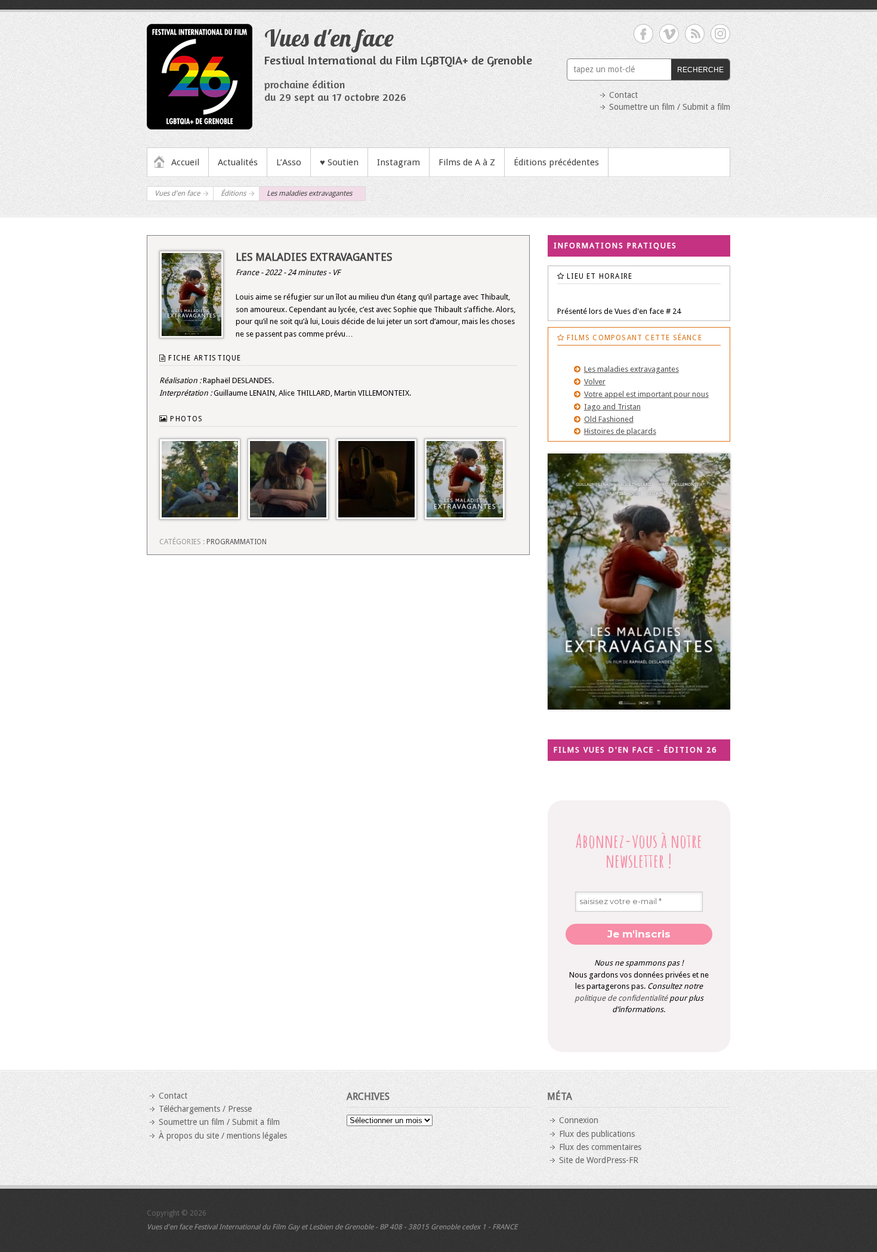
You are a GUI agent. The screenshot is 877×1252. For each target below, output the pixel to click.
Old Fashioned (609, 419)
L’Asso (288, 162)
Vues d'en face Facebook (643, 34)
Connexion (578, 1120)
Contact (623, 95)
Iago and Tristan (612, 406)
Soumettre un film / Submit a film (669, 107)
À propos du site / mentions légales (223, 1135)
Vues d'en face (329, 38)
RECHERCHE (700, 70)
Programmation (236, 542)
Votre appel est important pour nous (646, 394)
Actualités (238, 162)
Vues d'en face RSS (695, 34)
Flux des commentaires (600, 1147)
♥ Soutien (339, 162)
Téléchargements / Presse (205, 1109)
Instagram (398, 162)
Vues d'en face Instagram (720, 34)
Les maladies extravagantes (631, 369)
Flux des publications (597, 1134)
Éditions (233, 193)
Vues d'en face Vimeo (669, 34)
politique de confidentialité (621, 998)
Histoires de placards (620, 431)
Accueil (185, 162)
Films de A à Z (466, 162)
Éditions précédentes (556, 162)
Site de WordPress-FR (598, 1160)
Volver (595, 381)
